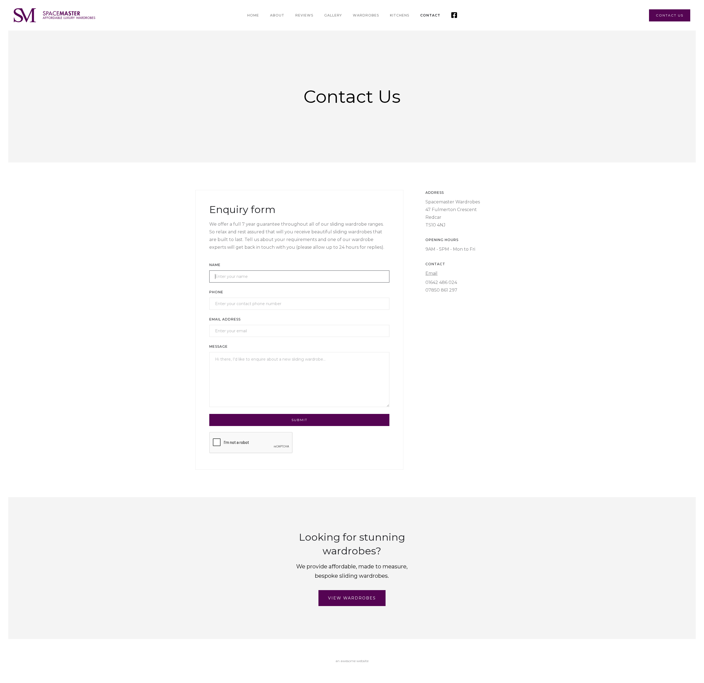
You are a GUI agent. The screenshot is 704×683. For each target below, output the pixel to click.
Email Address (225, 319)
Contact (430, 15)
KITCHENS (399, 15)
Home (253, 15)
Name (215, 265)
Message (218, 346)
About (277, 15)
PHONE (216, 292)
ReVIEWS (304, 15)
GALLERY (333, 15)
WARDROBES (366, 15)
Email (431, 273)
